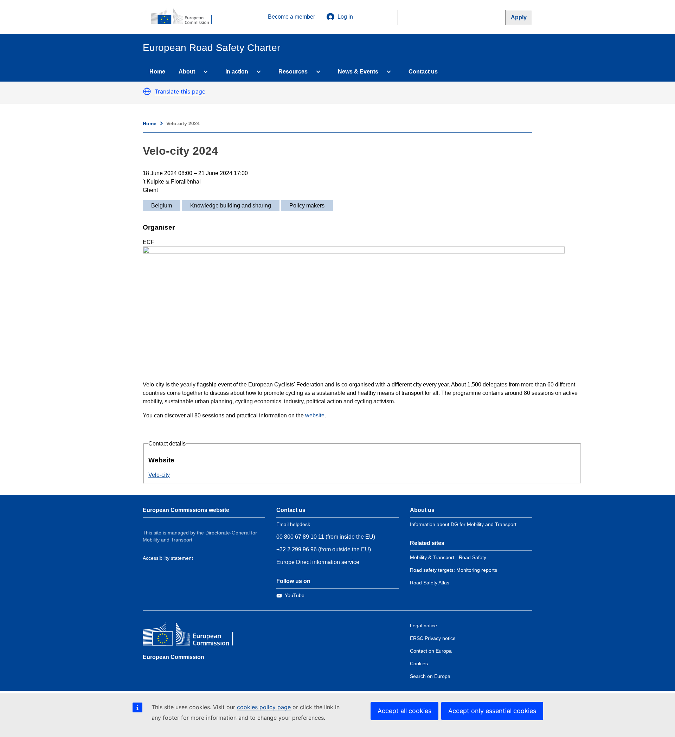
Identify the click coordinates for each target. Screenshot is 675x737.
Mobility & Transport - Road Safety (448, 557)
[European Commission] (185, 16)
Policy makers (306, 206)
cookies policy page (264, 707)
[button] (147, 91)
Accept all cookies (404, 710)
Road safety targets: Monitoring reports (453, 570)
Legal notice (423, 625)
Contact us (423, 72)
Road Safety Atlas (429, 582)
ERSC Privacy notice (433, 638)
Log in (345, 17)
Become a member (291, 17)
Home (157, 72)
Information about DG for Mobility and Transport (463, 524)
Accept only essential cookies (492, 710)
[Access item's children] (204, 71)
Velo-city (159, 475)
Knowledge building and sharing (230, 206)
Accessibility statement (168, 558)
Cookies (419, 663)
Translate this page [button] (180, 91)
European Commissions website (186, 510)
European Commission (173, 657)
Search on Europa (430, 676)
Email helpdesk (293, 524)
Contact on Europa (431, 651)
